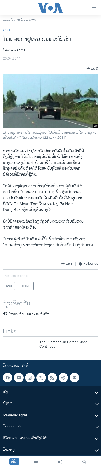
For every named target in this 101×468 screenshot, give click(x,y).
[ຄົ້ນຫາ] (84, 462)
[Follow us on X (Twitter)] (41, 377)
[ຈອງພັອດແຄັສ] (74, 377)
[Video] (36, 462)
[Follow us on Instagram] (30, 377)
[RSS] (52, 377)
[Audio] (60, 462)
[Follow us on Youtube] (18, 377)
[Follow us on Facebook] (7, 377)
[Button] (92, 68)
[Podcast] (63, 377)
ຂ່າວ (6, 30)
